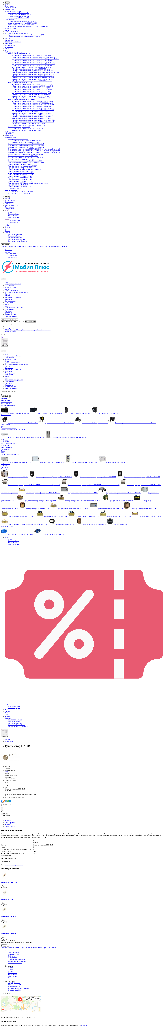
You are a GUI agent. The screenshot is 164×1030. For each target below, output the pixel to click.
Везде (6, 282)
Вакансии (8, 203)
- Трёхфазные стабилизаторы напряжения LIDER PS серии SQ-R (33, 77)
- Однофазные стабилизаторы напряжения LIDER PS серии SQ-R (33, 64)
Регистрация (12, 257)
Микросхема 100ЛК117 (9, 916)
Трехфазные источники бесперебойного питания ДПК (26, 36)
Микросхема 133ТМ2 (8, 899)
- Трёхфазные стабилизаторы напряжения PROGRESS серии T (32, 118)
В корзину (4, 813)
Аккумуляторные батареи (13, 11)
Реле (6, 50)
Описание (8, 820)
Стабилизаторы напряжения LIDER (20, 53)
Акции (7, 219)
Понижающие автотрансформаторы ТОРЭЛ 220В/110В (26, 145)
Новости (11, 212)
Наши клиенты (9, 207)
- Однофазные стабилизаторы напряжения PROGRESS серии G (33, 101)
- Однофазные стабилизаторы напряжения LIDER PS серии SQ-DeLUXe (35, 59)
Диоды (7, 30)
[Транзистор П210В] (10, 763)
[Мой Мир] (10, 801)
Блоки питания (9, 19)
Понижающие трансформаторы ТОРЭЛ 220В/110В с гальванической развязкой (34, 151)
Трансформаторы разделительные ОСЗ (21, 171)
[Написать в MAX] (2, 337)
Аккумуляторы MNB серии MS (18, 18)
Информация (12, 973)
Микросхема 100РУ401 (8, 933)
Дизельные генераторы (12, 31)
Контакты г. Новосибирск (16, 239)
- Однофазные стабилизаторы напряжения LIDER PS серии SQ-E (33, 60)
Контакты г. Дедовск (15, 234)
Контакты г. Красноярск (16, 237)
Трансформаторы (10, 137)
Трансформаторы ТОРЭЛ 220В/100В (20, 176)
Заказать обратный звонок (13, 325)
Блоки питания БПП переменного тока (21, 25)
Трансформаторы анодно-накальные (20, 164)
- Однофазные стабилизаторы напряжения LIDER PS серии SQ (32, 55)
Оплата (7, 224)
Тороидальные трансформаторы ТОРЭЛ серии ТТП (25, 161)
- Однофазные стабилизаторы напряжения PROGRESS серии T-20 (33, 108)
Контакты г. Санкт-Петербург (18, 241)
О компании (10, 947)
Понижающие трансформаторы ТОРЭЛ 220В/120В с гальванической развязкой (34, 152)
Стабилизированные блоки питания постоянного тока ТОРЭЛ (28, 26)
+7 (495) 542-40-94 (14, 983)
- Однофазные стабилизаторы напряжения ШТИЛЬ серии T (31, 93)
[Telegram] (6, 801)
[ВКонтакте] (1, 801)
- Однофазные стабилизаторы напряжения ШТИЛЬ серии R (31, 88)
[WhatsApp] (8, 801)
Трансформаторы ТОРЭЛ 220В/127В (20, 181)
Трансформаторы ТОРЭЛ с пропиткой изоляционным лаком (28, 183)
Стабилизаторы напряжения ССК (19, 127)
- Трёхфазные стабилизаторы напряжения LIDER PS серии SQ (32, 69)
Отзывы (7, 231)
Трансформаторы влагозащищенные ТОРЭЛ (22, 166)
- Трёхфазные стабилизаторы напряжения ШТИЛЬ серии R (31, 98)
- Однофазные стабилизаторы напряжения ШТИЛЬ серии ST (32, 91)
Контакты (8, 232)
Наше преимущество (11, 205)
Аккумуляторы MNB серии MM (18, 13)
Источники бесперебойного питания (16, 33)
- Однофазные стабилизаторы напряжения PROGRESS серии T (32, 106)
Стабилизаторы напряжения (14, 52)
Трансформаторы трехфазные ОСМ (19, 186)
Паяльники (8, 43)
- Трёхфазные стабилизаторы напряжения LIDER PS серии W (32, 81)
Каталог (6, 396)
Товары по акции (10, 8)
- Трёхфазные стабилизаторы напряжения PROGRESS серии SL (33, 116)
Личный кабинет (13, 952)
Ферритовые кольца (14, 188)
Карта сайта (46, 947)
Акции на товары (14, 220)
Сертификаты (9, 202)
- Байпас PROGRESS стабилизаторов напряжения (28, 123)
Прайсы (7, 227)
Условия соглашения (15, 963)
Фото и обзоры (13, 215)
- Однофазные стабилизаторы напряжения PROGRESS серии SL (33, 105)
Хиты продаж (9, 6)
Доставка (8, 226)
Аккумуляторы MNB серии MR (18, 16)
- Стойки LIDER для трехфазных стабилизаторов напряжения (32, 67)
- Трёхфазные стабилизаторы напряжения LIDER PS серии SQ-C (33, 70)
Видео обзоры (12, 976)
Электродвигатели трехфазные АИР (20, 193)
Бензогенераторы (10, 28)
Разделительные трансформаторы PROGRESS (23, 156)
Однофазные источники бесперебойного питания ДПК (26, 35)
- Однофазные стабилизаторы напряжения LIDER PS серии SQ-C (33, 57)
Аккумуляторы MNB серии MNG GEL (21, 14)
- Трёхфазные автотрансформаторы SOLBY (26, 142)
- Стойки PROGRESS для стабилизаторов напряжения (30, 111)
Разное (7, 48)
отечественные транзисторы (14, 865)
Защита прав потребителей (17, 961)
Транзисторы (9, 135)
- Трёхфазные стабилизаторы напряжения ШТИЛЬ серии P (31, 96)
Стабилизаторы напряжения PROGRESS (21, 99)
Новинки (8, 4)
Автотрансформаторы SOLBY (18, 139)
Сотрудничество (10, 208)
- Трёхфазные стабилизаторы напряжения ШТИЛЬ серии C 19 (32, 94)
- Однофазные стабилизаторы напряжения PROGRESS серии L (32, 103)
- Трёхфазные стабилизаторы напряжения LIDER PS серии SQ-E (33, 74)
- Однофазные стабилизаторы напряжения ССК (27, 128)
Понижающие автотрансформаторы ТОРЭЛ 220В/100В (26, 144)
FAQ (6, 229)
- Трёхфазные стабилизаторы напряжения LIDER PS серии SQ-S (33, 79)
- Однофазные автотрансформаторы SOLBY (26, 140)
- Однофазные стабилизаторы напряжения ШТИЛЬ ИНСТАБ (32, 84)
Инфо (6, 210)
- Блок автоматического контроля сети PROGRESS (28, 125)
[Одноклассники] (4, 801)
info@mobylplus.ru (14, 986)
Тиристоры (8, 133)
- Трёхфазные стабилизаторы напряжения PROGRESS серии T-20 (33, 120)
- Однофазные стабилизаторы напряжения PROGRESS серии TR (33, 110)
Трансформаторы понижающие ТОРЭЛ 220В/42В (24, 169)
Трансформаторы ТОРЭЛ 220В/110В (20, 178)
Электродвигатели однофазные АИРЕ (20, 191)
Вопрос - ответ (13, 978)
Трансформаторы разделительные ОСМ (21, 173)
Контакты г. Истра (14, 236)
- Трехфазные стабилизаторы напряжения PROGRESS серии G (32, 113)
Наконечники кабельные (13, 42)
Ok (2, 1028)
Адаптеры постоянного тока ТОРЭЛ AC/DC (22, 23)
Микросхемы (9, 40)
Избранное (11, 956)
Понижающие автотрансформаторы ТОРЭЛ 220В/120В (26, 147)
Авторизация (12, 255)
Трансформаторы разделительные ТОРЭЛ (21, 174)
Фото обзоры (12, 974)
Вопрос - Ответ (10, 826)
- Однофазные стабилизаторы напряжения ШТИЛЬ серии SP (32, 89)
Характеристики (10, 822)
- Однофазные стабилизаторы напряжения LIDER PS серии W (32, 65)
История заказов (13, 954)
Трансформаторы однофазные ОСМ (20, 168)
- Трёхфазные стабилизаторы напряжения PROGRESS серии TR (33, 122)
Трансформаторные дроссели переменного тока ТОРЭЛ (26, 162)
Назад (7, 2)
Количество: (5, 806)
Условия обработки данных (17, 959)
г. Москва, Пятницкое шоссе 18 (18, 988)
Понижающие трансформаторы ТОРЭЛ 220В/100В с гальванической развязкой (34, 149)
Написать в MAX (15, 985)
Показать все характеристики (14, 797)
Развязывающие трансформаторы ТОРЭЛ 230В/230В (25, 154)
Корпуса (7, 38)
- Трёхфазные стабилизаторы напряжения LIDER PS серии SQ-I (33, 76)
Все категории (9, 9)
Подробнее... (85, 1025)
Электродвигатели (11, 190)
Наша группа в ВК (14, 990)
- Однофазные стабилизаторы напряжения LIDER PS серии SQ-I (33, 62)
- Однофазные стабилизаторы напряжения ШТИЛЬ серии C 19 (32, 86)
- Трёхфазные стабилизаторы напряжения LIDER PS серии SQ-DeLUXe (35, 72)
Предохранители (10, 45)
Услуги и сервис (10, 200)
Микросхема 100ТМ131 (9, 882)
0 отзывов (7, 768)
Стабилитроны (9, 132)
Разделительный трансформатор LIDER (21, 159)
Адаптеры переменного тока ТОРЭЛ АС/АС (22, 21)
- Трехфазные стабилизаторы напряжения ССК (27, 130)
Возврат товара (13, 958)
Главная (7, 198)
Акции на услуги (14, 222)
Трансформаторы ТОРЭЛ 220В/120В (20, 179)
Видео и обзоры (13, 217)
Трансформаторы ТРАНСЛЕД (18, 185)
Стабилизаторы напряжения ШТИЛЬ (20, 82)
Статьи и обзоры (13, 214)
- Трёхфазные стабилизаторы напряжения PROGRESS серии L (32, 115)
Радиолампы (9, 47)
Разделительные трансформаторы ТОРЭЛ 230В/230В (25, 157)
